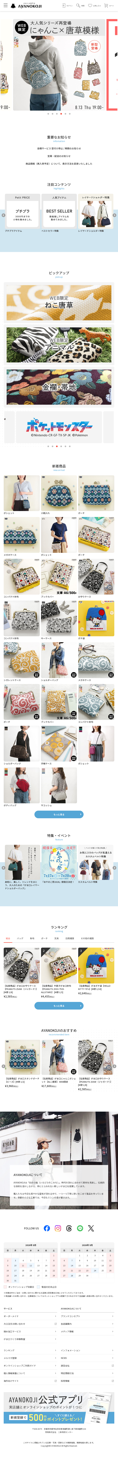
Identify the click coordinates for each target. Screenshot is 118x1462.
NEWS (64, 1357)
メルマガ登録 (10, 1357)
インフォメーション (70, 1350)
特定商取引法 (67, 1373)
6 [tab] (69, 113)
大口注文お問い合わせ (14, 1323)
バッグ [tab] (20, 938)
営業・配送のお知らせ (59, 156)
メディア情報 (67, 1331)
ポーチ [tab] (44, 938)
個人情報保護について (14, 1373)
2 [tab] (52, 113)
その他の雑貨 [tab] (87, 938)
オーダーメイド (11, 1316)
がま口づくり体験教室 (14, 1339)
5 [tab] (65, 113)
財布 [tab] (32, 938)
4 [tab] (61, 113)
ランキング (9, 1350)
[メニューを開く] (6, 5)
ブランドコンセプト (70, 1316)
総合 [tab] (8, 938)
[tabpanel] (59, 973)
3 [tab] (56, 113)
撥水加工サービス (12, 1331)
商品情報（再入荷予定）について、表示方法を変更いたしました (59, 163)
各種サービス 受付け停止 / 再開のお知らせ (59, 148)
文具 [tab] (56, 938)
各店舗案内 (66, 1323)
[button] (80, 5)
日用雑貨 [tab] (69, 938)
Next (114, 215)
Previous (3, 215)
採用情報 (65, 1380)
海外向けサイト (11, 1380)
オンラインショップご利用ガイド (20, 1365)
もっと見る (59, 814)
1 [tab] (48, 113)
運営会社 (65, 1365)
